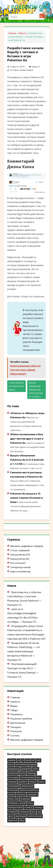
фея (33, 812)
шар (39, 812)
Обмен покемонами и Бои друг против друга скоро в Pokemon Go (26, 438)
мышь (42, 782)
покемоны (33, 795)
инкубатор (13, 773)
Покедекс (15, 727)
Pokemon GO (29, 6)
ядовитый (13, 820)
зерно (35, 769)
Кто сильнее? (18, 563)
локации (12, 782)
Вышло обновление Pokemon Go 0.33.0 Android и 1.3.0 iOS (36, 389)
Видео (14, 706)
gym (28, 760)
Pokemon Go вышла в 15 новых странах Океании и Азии (26, 498)
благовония (21, 764)
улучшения (24, 812)
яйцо (22, 820)
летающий (13, 777)
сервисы (28, 807)
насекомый (13, 786)
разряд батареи (15, 807)
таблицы (38, 807)
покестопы (13, 799)
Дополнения (17, 722)
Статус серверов (19, 550)
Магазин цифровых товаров (26, 546)
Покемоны (16, 714)
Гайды (14, 710)
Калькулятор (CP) (20, 554)
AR (19, 760)
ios (33, 760)
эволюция (21, 816)
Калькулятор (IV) (19, 558)
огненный (13, 790)
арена (11, 764)
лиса (38, 777)
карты (22, 773)
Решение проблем (21, 718)
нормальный (27, 786)
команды (31, 773)
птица (30, 803)
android (12, 760)
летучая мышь (27, 777)
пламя (11, 795)
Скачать (15, 735)
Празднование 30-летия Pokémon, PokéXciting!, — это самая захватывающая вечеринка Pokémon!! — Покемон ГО (23, 651)
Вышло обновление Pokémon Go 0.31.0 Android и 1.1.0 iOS (27, 460)
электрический (35, 816)
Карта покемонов (20, 571)
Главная (12, 33)
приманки (25, 799)
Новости (22, 33)
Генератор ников (20, 567)
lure (38, 760)
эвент (11, 816)
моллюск (22, 782)
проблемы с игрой (16, 803)
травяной (12, 812)
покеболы (21, 795)
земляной (26, 769)
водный (32, 764)
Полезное (16, 731)
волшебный (13, 769)
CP (23, 760)
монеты (33, 782)
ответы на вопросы (29, 790)
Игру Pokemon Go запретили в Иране (16, 386)
